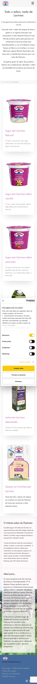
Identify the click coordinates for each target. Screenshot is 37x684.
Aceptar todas (18, 368)
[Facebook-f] (27, 681)
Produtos (7, 82)
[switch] (29, 340)
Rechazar (18, 381)
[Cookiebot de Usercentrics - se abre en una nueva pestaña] (26, 301)
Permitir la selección (19, 375)
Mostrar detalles (25, 362)
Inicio (2, 82)
